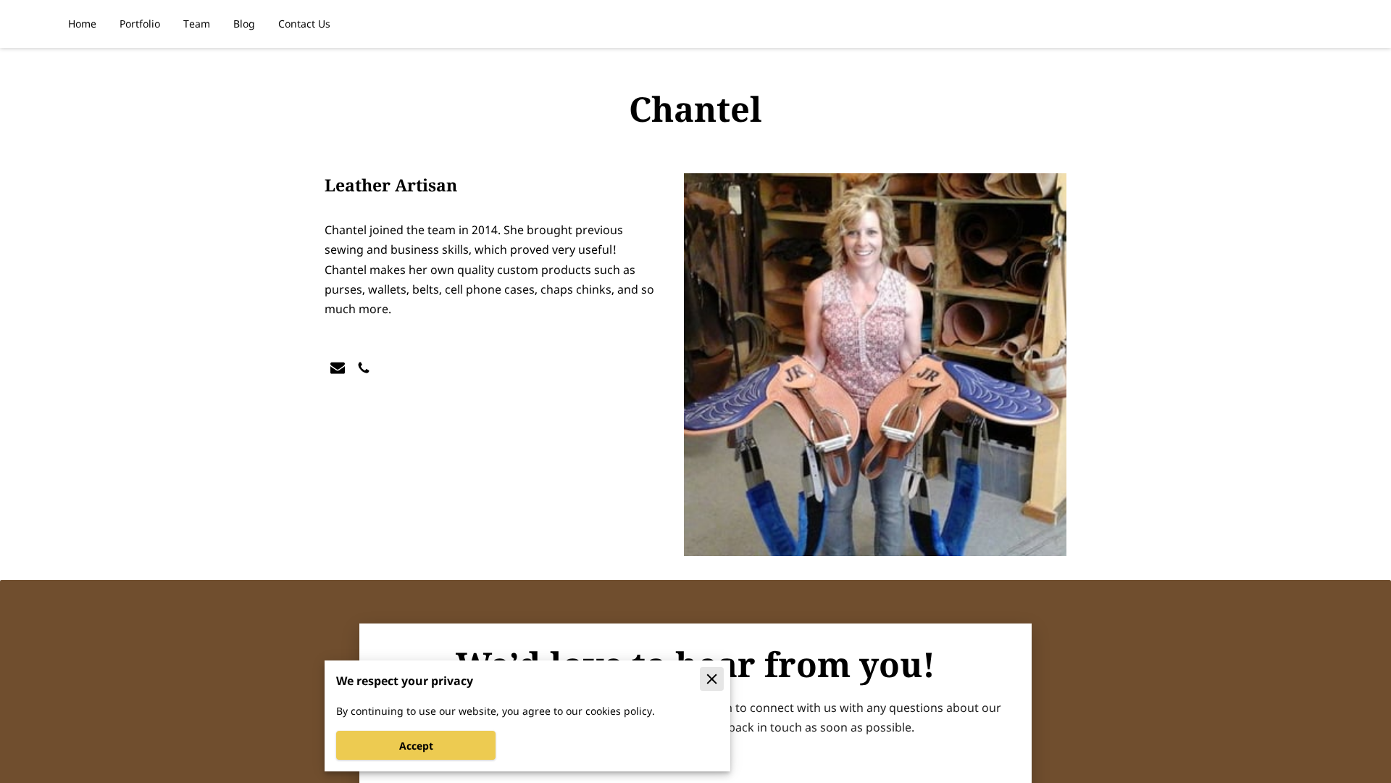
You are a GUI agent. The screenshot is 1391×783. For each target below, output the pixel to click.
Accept (416, 746)
